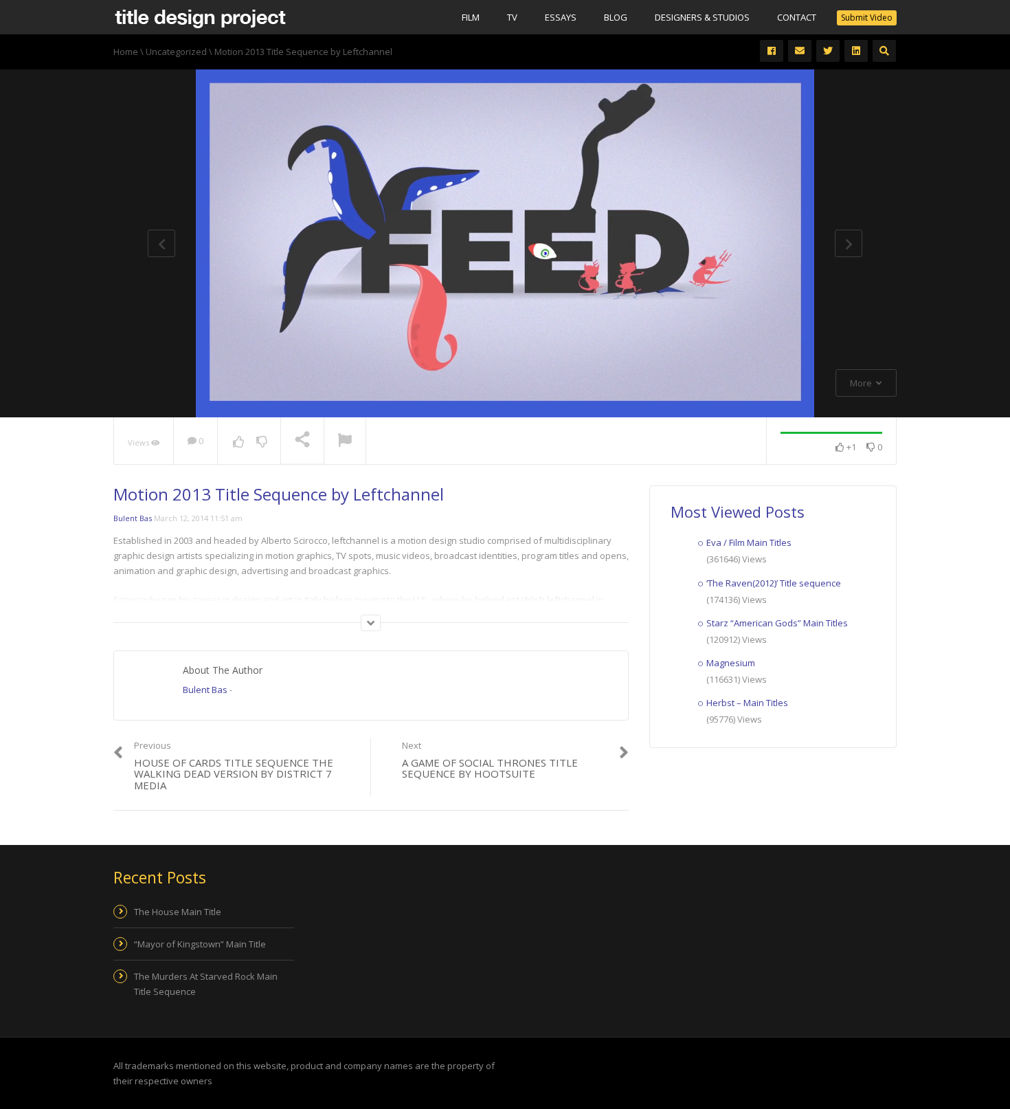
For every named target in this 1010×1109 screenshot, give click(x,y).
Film (471, 17)
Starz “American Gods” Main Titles (777, 623)
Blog (615, 17)
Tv (512, 17)
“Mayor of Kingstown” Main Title (200, 944)
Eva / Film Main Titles (749, 542)
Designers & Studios (702, 17)
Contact (796, 17)
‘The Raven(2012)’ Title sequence (773, 583)
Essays (560, 17)
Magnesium (730, 663)
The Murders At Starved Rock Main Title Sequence (206, 984)
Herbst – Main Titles (747, 702)
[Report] (345, 441)
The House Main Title (177, 911)
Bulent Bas (132, 518)
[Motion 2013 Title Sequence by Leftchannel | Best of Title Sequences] (200, 17)
